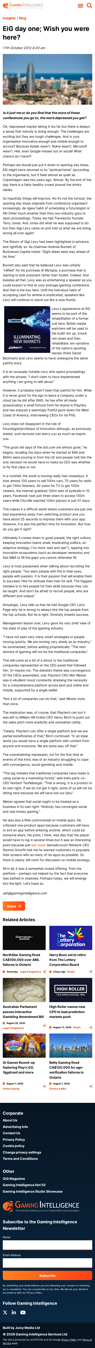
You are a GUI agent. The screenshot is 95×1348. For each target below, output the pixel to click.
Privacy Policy (14, 1139)
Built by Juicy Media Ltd (21, 1328)
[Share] (44, 971)
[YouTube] (23, 1312)
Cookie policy (13, 1146)
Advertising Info (15, 1127)
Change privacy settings (22, 1152)
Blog (22, 18)
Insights (9, 18)
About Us (10, 1120)
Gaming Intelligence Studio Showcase (32, 1191)
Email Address (12, 1255)
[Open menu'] (80, 5)
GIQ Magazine (14, 1179)
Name (6, 1237)
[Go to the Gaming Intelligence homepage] (23, 6)
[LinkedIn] (14, 1312)
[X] (5, 1312)
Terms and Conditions (20, 1159)
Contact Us (11, 1133)
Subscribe (47, 1276)
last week (38, 845)
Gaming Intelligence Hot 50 (24, 1185)
